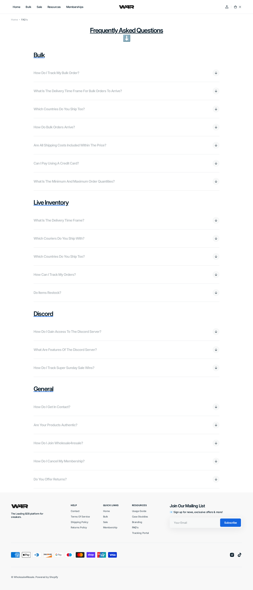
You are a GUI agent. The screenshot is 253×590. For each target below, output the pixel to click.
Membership (110, 527)
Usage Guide (139, 511)
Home (14, 19)
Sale (105, 522)
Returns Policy (79, 527)
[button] (227, 7)
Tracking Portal (140, 532)
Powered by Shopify (46, 577)
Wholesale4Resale (24, 577)
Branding (137, 522)
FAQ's (135, 527)
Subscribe (230, 522)
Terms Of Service (80, 516)
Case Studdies (140, 516)
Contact (75, 511)
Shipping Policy (79, 522)
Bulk (105, 516)
